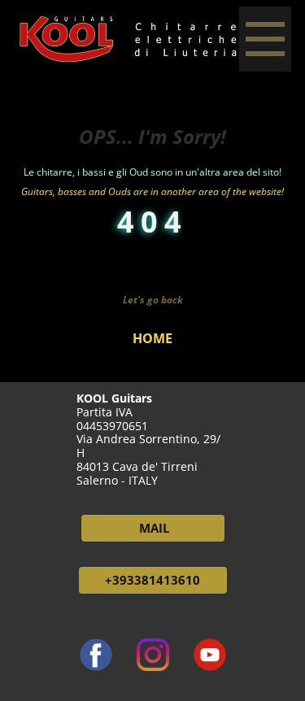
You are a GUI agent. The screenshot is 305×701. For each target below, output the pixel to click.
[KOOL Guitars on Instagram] (153, 654)
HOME (152, 338)
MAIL (152, 528)
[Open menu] (265, 39)
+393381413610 (152, 580)
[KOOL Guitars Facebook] (96, 654)
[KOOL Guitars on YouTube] (210, 654)
